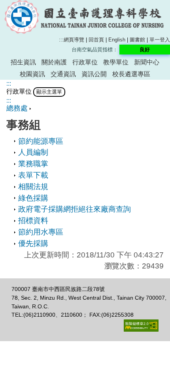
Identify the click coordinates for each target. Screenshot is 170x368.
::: (61, 40)
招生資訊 (23, 62)
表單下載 (33, 175)
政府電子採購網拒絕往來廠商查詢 (74, 209)
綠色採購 (33, 198)
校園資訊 (32, 74)
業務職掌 (33, 164)
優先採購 (33, 243)
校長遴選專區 (131, 74)
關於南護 (54, 62)
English (116, 40)
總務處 (17, 108)
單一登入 (159, 40)
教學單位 (115, 62)
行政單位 (85, 62)
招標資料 (33, 220)
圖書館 (137, 40)
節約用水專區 (40, 232)
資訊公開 (94, 74)
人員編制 (33, 152)
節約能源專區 (40, 141)
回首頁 (96, 40)
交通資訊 (63, 74)
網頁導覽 (74, 40)
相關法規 (33, 186)
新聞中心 (146, 62)
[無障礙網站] (141, 330)
